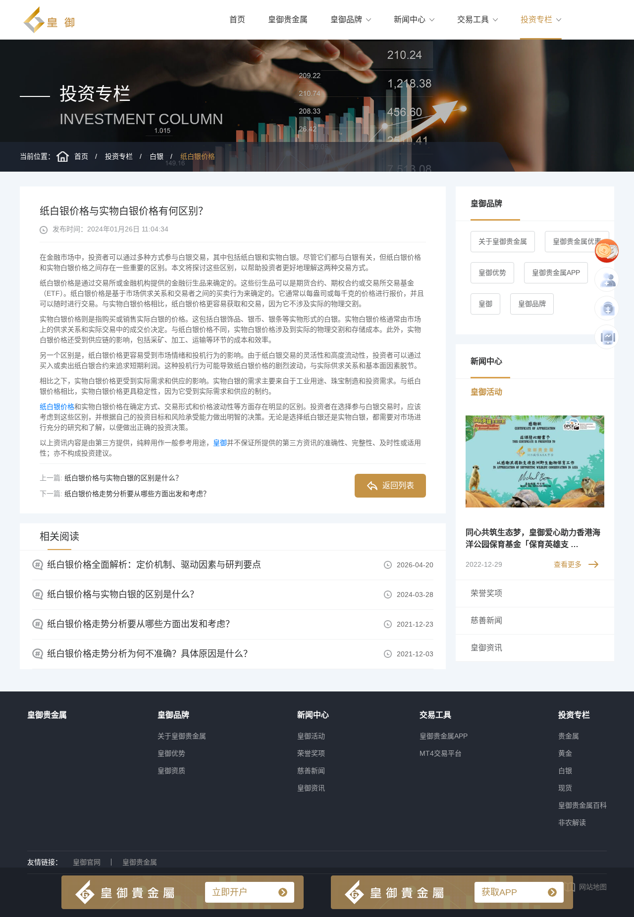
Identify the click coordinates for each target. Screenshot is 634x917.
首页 (237, 19)
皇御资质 (171, 771)
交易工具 (473, 19)
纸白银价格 (197, 156)
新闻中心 (409, 19)
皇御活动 (311, 736)
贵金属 (568, 736)
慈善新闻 (311, 771)
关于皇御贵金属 (502, 241)
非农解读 (572, 822)
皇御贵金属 (288, 19)
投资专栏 (536, 19)
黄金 (565, 753)
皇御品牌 (346, 19)
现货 (565, 788)
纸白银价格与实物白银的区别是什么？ (123, 478)
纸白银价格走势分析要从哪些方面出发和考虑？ (137, 494)
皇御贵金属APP (556, 272)
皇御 (220, 443)
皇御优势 (492, 272)
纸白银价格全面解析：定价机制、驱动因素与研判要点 (154, 565)
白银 (156, 156)
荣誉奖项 (311, 753)
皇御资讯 (311, 788)
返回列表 (398, 485)
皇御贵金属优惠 (577, 241)
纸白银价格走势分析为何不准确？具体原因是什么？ (149, 654)
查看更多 (567, 564)
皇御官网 (87, 862)
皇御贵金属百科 (582, 805)
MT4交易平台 (441, 753)
